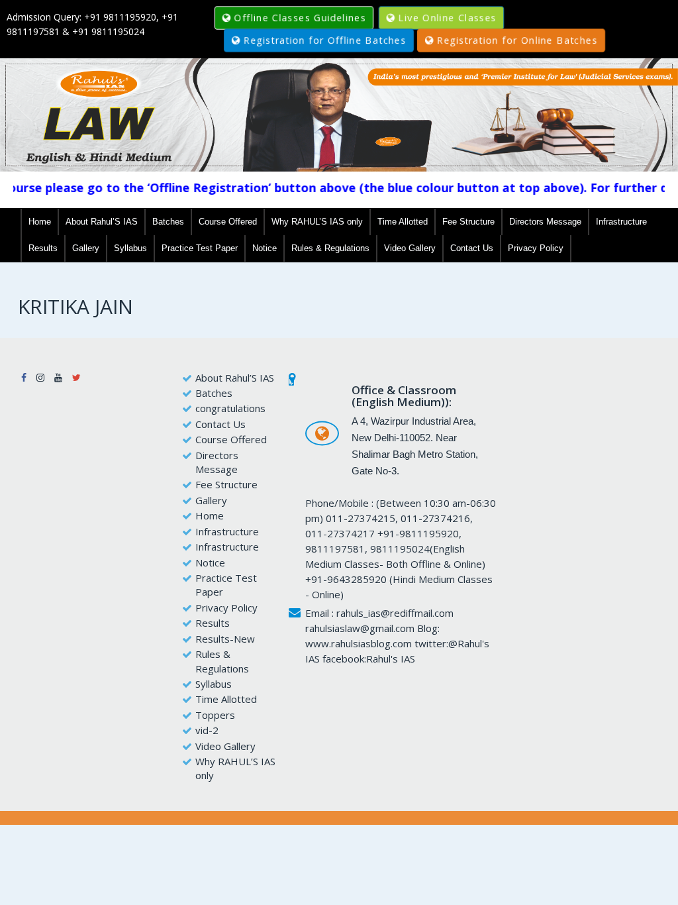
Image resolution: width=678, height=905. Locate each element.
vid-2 (206, 730)
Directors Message (545, 222)
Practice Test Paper (200, 248)
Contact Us (471, 248)
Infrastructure (621, 222)
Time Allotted (402, 222)
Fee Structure (468, 222)
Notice (264, 248)
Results (43, 248)
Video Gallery (410, 248)
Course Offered (228, 222)
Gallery (85, 248)
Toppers (215, 714)
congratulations (230, 408)
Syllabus (130, 248)
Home (39, 222)
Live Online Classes (447, 17)
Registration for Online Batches (517, 40)
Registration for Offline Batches (324, 40)
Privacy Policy (535, 248)
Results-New (225, 638)
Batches (168, 222)
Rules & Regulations (330, 248)
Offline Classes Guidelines (300, 17)
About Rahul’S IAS (102, 222)
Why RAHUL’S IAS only (317, 222)
